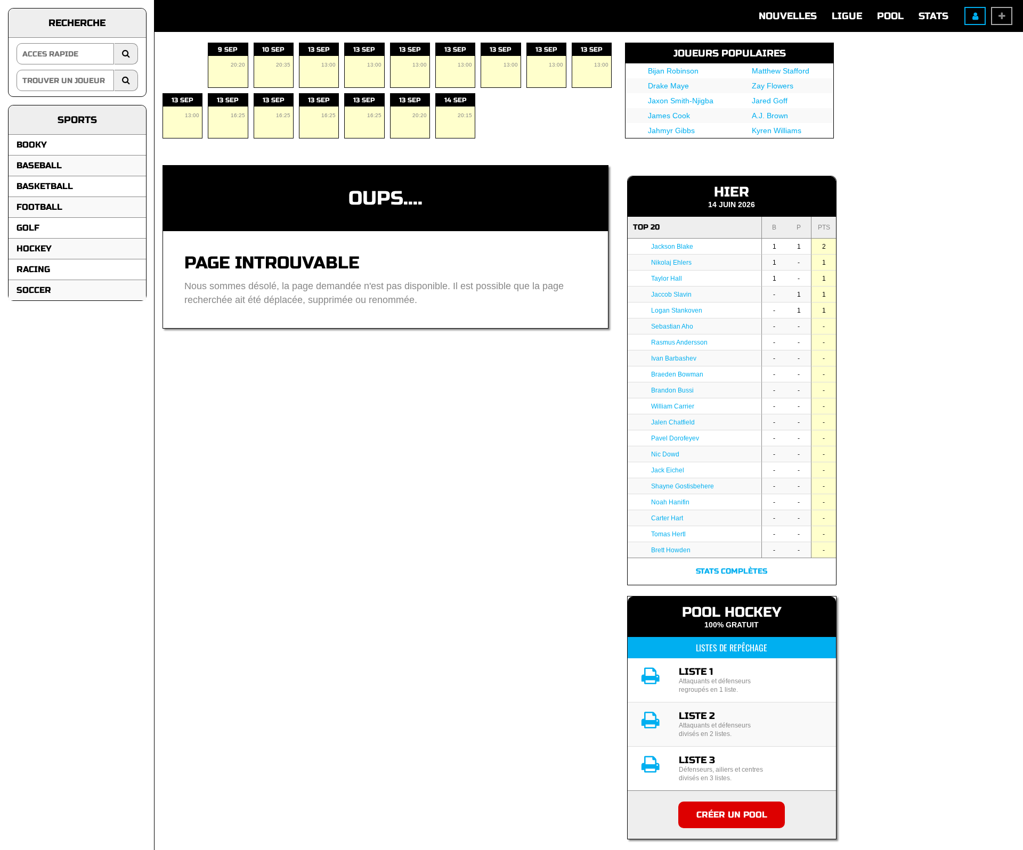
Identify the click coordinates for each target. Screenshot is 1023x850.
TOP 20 (646, 227)
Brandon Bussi (672, 390)
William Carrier (672, 406)
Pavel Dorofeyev (675, 438)
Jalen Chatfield (673, 422)
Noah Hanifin (670, 502)
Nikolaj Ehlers (671, 262)
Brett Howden (671, 550)
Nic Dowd (665, 454)
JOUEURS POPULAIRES (729, 53)
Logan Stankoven (676, 310)
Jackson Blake (672, 246)
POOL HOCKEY (731, 612)
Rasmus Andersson (679, 342)
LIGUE (847, 16)
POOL (890, 16)
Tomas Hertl (668, 534)
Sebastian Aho (672, 326)
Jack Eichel (667, 470)
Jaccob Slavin (671, 294)
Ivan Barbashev (673, 358)
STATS (933, 16)
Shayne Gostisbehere (682, 486)
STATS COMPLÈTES (731, 571)
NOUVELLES (788, 16)
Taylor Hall (666, 278)
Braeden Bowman (677, 374)
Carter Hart (667, 518)
